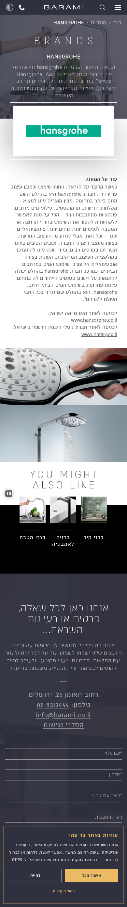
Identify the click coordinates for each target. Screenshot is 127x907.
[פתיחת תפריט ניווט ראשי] (115, 7)
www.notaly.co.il (99, 334)
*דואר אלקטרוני (107, 795)
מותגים (98, 22)
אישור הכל (91, 875)
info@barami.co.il (63, 715)
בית (117, 22)
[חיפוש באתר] (103, 7)
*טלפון (115, 774)
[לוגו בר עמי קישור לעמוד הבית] (63, 8)
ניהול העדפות (64, 891)
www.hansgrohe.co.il (94, 320)
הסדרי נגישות (63, 725)
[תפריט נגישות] (9, 7)
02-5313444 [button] (53, 705)
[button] (22, 7)
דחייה (35, 875)
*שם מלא (113, 753)
